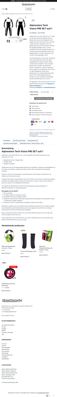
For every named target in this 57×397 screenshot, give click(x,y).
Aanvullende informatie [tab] (19, 140)
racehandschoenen (49, 87)
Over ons (4, 343)
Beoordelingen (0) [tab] (33, 140)
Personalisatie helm (7, 355)
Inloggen (4, 328)
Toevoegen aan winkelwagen (44, 98)
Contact (4, 345)
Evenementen (5, 349)
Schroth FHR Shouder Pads (28, 251)
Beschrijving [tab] (7, 140)
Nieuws (4, 330)
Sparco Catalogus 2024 (8, 374)
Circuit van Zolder (22, 219)
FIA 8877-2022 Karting (8, 378)
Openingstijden (6, 347)
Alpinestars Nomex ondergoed (36, 186)
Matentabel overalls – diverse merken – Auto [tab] (31, 143)
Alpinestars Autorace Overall (45, 132)
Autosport (37, 132)
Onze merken (5, 351)
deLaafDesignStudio (43, 392)
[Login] (51, 9)
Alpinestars (34, 136)
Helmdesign (5, 353)
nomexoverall (40, 136)
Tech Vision (45, 136)
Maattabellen (5, 358)
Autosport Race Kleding (44, 133)
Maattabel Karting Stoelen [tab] (10, 143)
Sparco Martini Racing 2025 (9, 373)
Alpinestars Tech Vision (34, 133)
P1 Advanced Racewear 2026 (10, 382)
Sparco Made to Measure (9, 371)
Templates (5, 357)
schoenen (39, 87)
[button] (25, 17)
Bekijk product (6, 253)
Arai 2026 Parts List (7, 376)
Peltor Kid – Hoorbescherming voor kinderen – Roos (45, 248)
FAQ (3, 334)
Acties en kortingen (7, 332)
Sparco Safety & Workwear (9, 369)
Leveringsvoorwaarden (8, 325)
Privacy (4, 327)
